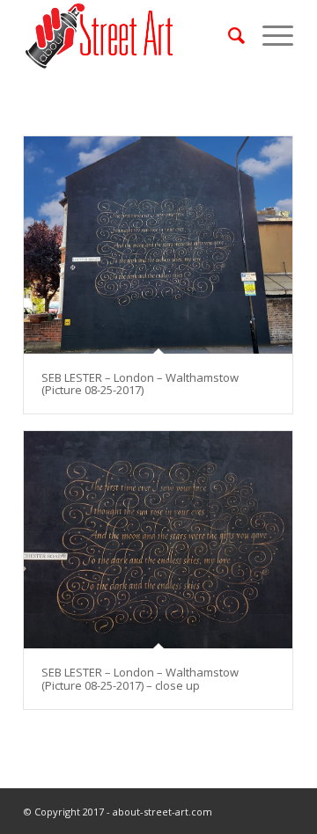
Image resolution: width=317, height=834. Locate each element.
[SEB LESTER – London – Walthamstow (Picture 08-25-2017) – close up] (158, 539)
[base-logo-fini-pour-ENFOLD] (132, 35)
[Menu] (269, 35)
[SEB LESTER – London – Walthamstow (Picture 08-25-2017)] (158, 245)
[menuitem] (227, 35)
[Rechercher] (227, 35)
